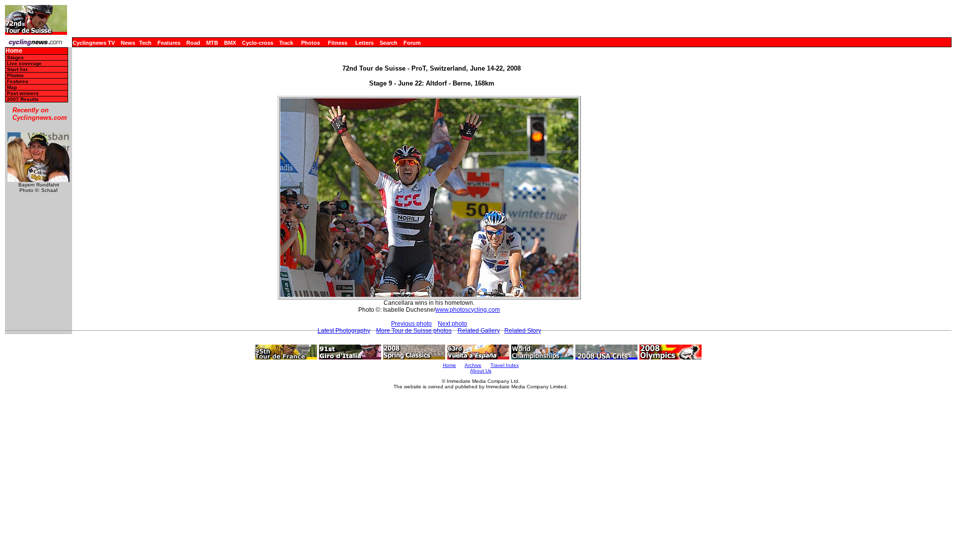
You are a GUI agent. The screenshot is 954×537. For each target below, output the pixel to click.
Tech (145, 43)
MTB (212, 43)
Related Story (522, 330)
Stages (15, 57)
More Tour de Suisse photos (414, 330)
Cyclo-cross (257, 43)
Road (193, 43)
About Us (480, 370)
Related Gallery (479, 330)
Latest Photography (344, 330)
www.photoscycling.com (467, 309)
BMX (230, 43)
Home (13, 51)
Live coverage (24, 63)
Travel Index (504, 365)
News (128, 43)
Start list (17, 69)
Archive (473, 365)
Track (286, 43)
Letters (364, 43)
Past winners (23, 93)
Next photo (452, 323)
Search (389, 43)
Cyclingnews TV (94, 43)
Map (12, 87)
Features (169, 43)
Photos (310, 43)
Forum (412, 43)
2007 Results (23, 99)
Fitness (337, 43)
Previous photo (411, 323)
